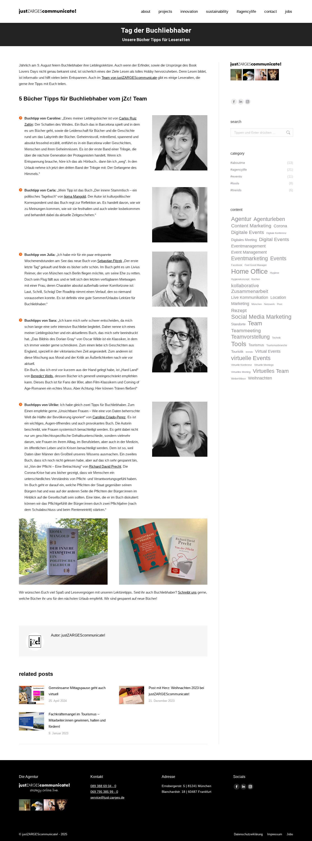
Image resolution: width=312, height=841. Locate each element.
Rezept (239, 310)
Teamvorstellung (250, 337)
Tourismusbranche (276, 345)
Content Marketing (251, 225)
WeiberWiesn (238, 378)
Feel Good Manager (256, 265)
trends (249, 351)
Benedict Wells (42, 376)
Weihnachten (260, 378)
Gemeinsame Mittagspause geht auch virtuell (77, 691)
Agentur (241, 219)
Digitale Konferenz (276, 233)
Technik (276, 337)
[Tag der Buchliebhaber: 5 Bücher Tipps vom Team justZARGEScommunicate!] (63, 551)
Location (278, 297)
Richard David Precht (105, 466)
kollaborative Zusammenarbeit (249, 288)
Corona (280, 226)
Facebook (236, 265)
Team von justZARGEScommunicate (129, 78)
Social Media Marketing (261, 317)
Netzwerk (269, 304)
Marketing (240, 303)
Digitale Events (247, 232)
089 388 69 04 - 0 (103, 786)
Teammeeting (246, 330)
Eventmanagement (248, 246)
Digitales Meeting (244, 240)
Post (279, 304)
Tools (238, 344)
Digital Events (274, 239)
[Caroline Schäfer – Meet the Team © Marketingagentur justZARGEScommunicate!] (179, 142)
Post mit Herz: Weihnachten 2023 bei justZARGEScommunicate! (176, 691)
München (256, 304)
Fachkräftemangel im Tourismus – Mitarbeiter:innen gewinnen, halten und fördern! (77, 720)
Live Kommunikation (249, 297)
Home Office (249, 271)
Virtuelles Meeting (241, 372)
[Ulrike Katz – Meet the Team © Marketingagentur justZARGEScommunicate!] (179, 429)
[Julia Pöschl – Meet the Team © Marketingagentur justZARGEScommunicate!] (179, 279)
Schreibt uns (187, 592)
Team (255, 323)
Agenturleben (269, 219)
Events (278, 258)
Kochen (255, 279)
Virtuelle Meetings (264, 364)
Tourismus (256, 345)
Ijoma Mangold (75, 196)
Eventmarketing (249, 258)
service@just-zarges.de (107, 797)
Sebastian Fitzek (109, 261)
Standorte (238, 324)
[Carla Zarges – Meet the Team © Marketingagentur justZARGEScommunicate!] (179, 214)
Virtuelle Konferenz (241, 364)
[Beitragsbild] (31, 695)
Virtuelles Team (271, 371)
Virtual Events (267, 351)
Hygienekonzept (240, 279)
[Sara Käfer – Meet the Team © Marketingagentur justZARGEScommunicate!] (179, 345)
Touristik (237, 351)
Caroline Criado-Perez (109, 417)
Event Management (249, 252)
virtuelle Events (251, 358)
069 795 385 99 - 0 (104, 791)
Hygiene (274, 272)
